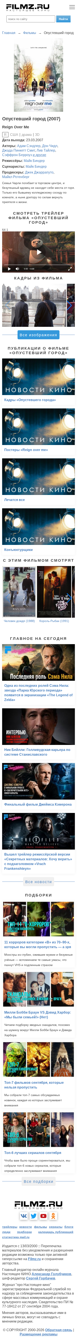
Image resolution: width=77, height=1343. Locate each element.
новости (25, 1226)
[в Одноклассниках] (53, 1216)
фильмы (40, 1226)
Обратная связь (58, 1330)
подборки (24, 1232)
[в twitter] (33, 1216)
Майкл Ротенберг (16, 177)
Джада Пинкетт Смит (18, 150)
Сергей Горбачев (40, 1278)
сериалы (55, 1226)
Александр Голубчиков (51, 1274)
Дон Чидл (49, 146)
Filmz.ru (34, 1259)
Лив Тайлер (46, 150)
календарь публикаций (55, 1232)
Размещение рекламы (39, 1334)
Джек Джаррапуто (39, 172)
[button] (69, 305)
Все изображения (38, 335)
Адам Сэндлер (28, 146)
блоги (68, 1226)
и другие (39, 155)
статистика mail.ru (16, 1237)
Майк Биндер (34, 161)
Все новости (38, 882)
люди (6, 1232)
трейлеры (9, 1226)
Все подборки (38, 1181)
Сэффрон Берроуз (17, 155)
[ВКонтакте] (24, 1216)
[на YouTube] (43, 1216)
